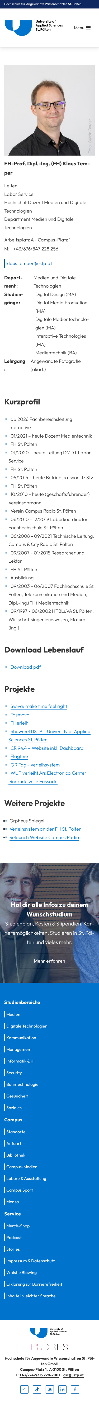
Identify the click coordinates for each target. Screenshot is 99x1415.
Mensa (12, 1201)
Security (14, 1072)
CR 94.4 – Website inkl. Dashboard (47, 748)
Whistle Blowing (21, 1272)
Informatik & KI (20, 1061)
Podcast (14, 1237)
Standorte (16, 1131)
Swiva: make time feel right (39, 706)
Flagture (19, 756)
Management (19, 1049)
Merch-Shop (18, 1225)
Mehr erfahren (49, 961)
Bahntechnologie (22, 1084)
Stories (13, 1249)
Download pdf (26, 667)
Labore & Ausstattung (26, 1178)
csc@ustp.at (73, 1375)
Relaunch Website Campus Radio (44, 837)
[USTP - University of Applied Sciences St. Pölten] (35, 27)
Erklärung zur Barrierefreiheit (34, 1284)
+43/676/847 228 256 (35, 248)
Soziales (14, 1107)
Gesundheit (17, 1096)
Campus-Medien (21, 1166)
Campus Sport (19, 1190)
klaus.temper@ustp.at (29, 263)
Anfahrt (13, 1143)
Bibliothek (15, 1155)
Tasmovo (20, 715)
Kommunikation (21, 1037)
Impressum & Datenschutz (30, 1260)
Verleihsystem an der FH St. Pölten (46, 829)
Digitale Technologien (27, 1026)
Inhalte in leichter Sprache (31, 1295)
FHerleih (20, 723)
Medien (13, 1014)
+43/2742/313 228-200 (39, 1375)
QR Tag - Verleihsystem (35, 765)
